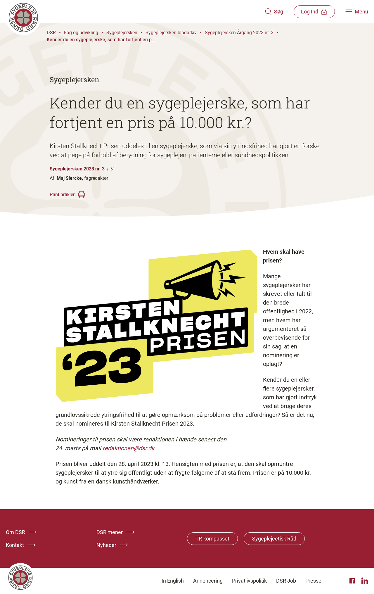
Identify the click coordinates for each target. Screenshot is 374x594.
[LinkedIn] (364, 580)
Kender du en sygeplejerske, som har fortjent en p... (101, 39)
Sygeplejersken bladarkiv (171, 32)
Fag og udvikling (81, 32)
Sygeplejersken (121, 32)
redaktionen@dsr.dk (128, 448)
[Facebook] (352, 580)
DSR (51, 32)
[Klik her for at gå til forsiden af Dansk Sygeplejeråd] (135, 11)
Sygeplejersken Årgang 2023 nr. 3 (239, 32)
